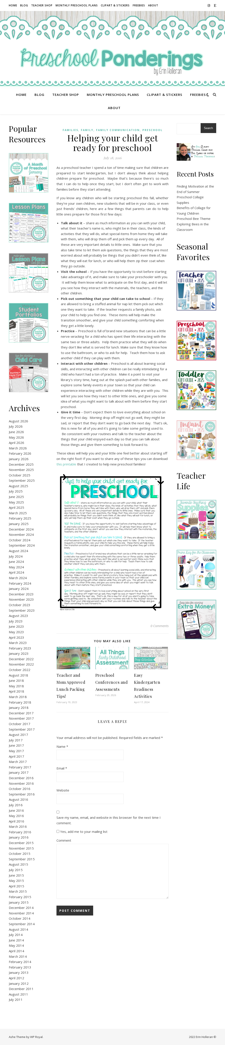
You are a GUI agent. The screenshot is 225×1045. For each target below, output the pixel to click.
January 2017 (19, 772)
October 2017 (19, 724)
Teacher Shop (42, 5)
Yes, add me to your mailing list (83, 831)
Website (62, 790)
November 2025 (21, 469)
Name (62, 746)
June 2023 (16, 626)
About (153, 5)
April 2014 (16, 951)
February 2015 (20, 897)
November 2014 (21, 913)
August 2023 (18, 615)
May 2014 (16, 945)
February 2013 (20, 967)
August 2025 (18, 486)
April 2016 (16, 821)
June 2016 (16, 810)
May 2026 (16, 437)
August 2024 (18, 551)
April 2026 (16, 442)
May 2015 (16, 880)
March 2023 (18, 642)
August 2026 (18, 421)
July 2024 (16, 556)
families (70, 130)
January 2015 (19, 902)
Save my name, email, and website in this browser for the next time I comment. (108, 820)
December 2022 (21, 659)
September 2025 (22, 480)
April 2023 (16, 637)
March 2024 (18, 578)
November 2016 (21, 783)
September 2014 (22, 924)
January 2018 (19, 707)
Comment (63, 840)
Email (61, 768)
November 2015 (21, 848)
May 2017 (16, 751)
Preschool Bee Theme (193, 218)
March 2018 (18, 697)
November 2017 (21, 718)
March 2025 (18, 513)
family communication (118, 130)
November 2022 (21, 664)
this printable (66, 464)
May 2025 (16, 502)
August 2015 (18, 864)
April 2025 (16, 507)
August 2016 (18, 799)
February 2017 (20, 767)
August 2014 (18, 929)
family (87, 130)
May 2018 (16, 686)
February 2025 (20, 518)
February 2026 (20, 453)
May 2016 (16, 815)
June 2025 (16, 496)
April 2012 (16, 978)
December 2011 (21, 989)
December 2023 (21, 594)
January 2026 (19, 459)
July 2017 (16, 740)
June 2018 (16, 680)
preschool (152, 130)
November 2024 (21, 534)
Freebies (139, 5)
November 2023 (21, 599)
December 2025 (21, 464)
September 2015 (22, 859)
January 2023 (19, 653)
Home (13, 5)
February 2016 (20, 832)
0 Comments (160, 626)
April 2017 (16, 756)
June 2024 (16, 561)
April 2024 (16, 572)
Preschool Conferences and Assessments (111, 682)
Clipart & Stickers (115, 5)
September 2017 (22, 729)
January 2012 (19, 983)
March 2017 (18, 761)
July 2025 (16, 491)
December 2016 (21, 778)
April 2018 (16, 691)
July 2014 (16, 934)
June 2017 (16, 745)
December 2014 (21, 907)
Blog (24, 5)
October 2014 (19, 918)
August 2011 (18, 994)
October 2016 (19, 788)
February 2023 (20, 648)
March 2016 (18, 826)
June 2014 (16, 940)
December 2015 (21, 843)
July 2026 (16, 426)
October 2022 (19, 669)
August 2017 (18, 734)
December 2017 (21, 713)
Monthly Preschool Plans (77, 5)
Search (208, 128)
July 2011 (16, 999)
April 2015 (16, 886)
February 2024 (20, 583)
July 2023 (16, 621)
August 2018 (18, 675)
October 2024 (19, 540)
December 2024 (21, 529)
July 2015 (16, 870)
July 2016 (16, 805)
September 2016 (22, 794)
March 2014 (18, 956)
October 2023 (19, 605)
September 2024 (22, 545)
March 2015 (18, 891)
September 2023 (22, 610)
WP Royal (36, 1037)
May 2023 (16, 632)
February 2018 (20, 702)
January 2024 (19, 588)
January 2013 (19, 972)
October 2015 (19, 853)
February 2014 (20, 961)
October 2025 (19, 475)
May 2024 (16, 567)
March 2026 (18, 448)
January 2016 (19, 837)
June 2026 (16, 432)
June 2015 (16, 875)
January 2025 (19, 524)
